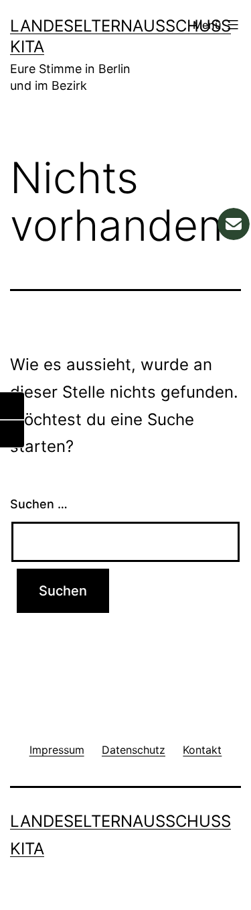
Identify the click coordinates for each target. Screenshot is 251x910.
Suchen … (39, 504)
